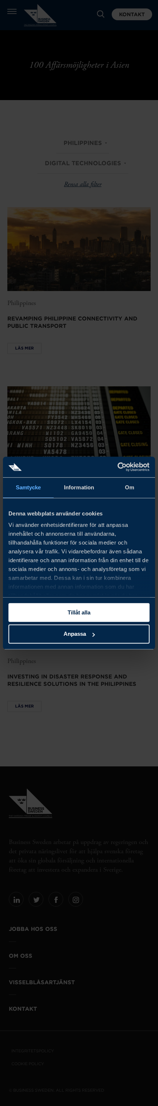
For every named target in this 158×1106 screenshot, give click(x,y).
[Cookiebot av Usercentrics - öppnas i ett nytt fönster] (117, 467)
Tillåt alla (79, 612)
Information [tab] (79, 487)
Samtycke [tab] (28, 487)
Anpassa (75, 634)
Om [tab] (129, 487)
